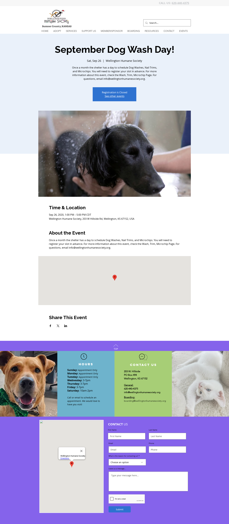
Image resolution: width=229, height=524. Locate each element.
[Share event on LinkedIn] (65, 326)
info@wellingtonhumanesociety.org (142, 392)
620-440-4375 (180, 3)
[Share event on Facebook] (50, 326)
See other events (114, 96)
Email (111, 443)
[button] (71, 31)
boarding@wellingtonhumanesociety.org (145, 400)
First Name (112, 430)
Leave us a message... (117, 468)
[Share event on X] (58, 326)
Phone (151, 443)
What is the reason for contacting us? (123, 456)
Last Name (153, 430)
